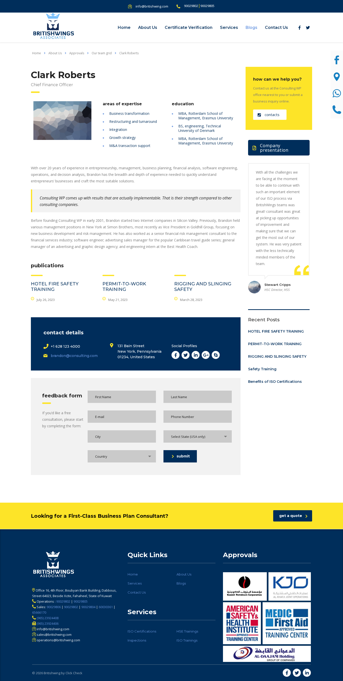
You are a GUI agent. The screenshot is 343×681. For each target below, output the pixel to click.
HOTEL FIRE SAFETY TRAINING (276, 331)
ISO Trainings (187, 640)
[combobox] (197, 436)
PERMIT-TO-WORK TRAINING (124, 286)
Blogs (251, 27)
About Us (147, 27)
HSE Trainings (187, 631)
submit (183, 456)
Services (229, 27)
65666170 (39, 612)
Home (124, 27)
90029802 (191, 6)
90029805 (207, 6)
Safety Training (262, 369)
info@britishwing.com (152, 6)
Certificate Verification (188, 27)
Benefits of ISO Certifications (275, 381)
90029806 (54, 607)
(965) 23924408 (47, 618)
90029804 (88, 607)
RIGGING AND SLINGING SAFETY (277, 356)
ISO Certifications (142, 631)
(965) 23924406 (47, 623)
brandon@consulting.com (74, 355)
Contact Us (276, 27)
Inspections (137, 640)
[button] (270, 115)
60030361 (106, 607)
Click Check (74, 673)
